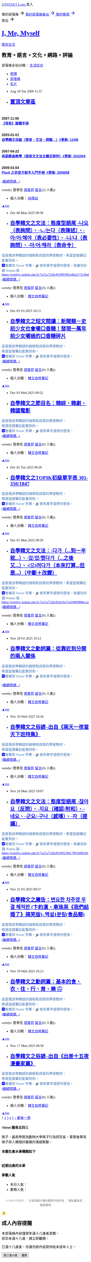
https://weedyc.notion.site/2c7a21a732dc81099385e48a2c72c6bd (45, 274)
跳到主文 (8, 44)
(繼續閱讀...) (11, 181)
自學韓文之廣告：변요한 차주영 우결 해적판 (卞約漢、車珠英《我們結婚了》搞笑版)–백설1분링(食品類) (49, 907)
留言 (38, 190)
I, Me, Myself (21, 33)
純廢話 (33, 198)
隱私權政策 (75, 1200)
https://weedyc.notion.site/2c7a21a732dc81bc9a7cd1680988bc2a (45, 602)
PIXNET (20, 1200)
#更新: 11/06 (68, 140)
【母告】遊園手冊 (15, 123)
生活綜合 (36, 65)
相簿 (13, 74)
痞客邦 (29, 190)
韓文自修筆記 (38, 296)
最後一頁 (23, 1118)
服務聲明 (45, 1205)
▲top (5, 205)
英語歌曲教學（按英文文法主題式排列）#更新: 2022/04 (43, 156)
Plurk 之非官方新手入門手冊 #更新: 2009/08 (35, 172)
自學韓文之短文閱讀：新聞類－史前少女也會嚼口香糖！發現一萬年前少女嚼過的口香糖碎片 (48, 329)
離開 (24, 1255)
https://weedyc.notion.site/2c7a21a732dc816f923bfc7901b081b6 (45, 853)
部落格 (15, 79)
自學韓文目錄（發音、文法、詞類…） (30, 140)
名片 (13, 84)
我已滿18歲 (10, 1255)
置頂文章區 (23, 101)
